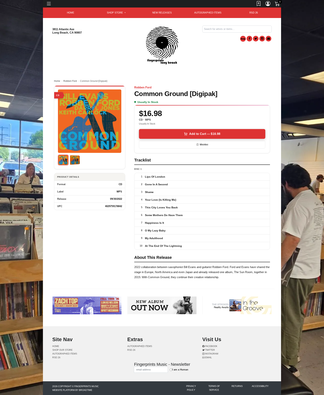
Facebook (211, 346)
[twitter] (256, 38)
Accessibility (260, 386)
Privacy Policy (191, 388)
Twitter (210, 350)
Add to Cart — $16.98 (204, 133)
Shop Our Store (62, 350)
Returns (237, 386)
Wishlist (204, 144)
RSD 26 (253, 12)
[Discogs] (243, 38)
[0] (277, 4)
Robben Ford (70, 81)
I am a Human (180, 369)
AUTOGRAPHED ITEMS (207, 12)
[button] (116, 12)
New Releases (162, 12)
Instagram (211, 353)
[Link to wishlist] (258, 4)
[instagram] (262, 38)
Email (208, 357)
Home (57, 81)
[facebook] (249, 38)
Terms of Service (214, 388)
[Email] (268, 38)
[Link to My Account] (268, 4)
